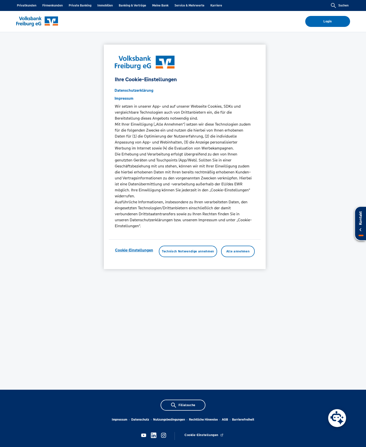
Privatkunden (26, 5)
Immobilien (105, 5)
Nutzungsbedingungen (169, 420)
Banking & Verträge (132, 5)
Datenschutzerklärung (134, 90)
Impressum (119, 420)
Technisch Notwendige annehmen (188, 252)
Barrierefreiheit (243, 420)
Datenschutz (140, 420)
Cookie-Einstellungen (134, 250)
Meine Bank (160, 5)
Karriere (216, 5)
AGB (225, 420)
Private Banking (80, 5)
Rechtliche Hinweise (203, 420)
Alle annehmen (237, 252)
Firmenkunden (52, 5)
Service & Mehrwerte (189, 5)
